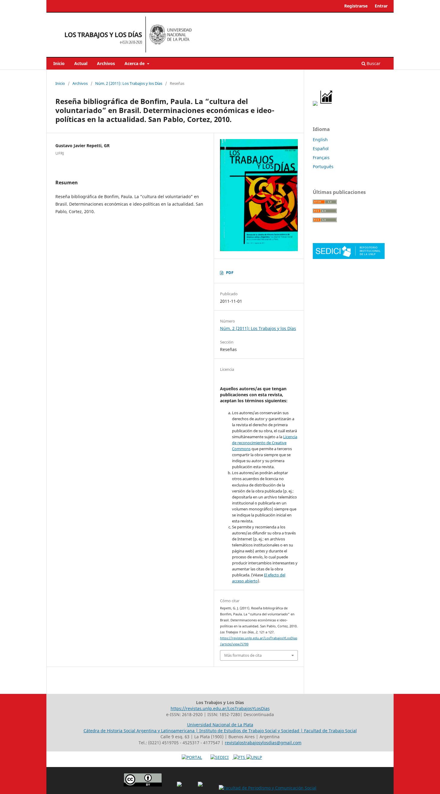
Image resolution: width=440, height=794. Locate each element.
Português (323, 166)
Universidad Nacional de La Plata (220, 724)
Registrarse (356, 6)
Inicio (59, 63)
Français (321, 157)
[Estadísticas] (327, 104)
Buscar (372, 63)
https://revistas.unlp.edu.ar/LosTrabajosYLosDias (220, 708)
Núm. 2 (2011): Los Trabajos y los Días (128, 83)
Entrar (381, 6)
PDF (229, 272)
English (320, 139)
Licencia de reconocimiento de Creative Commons (264, 442)
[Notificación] (315, 104)
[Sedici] (349, 257)
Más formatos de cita (243, 655)
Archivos (106, 63)
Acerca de (135, 63)
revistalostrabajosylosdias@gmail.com (263, 742)
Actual (80, 63)
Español (321, 148)
